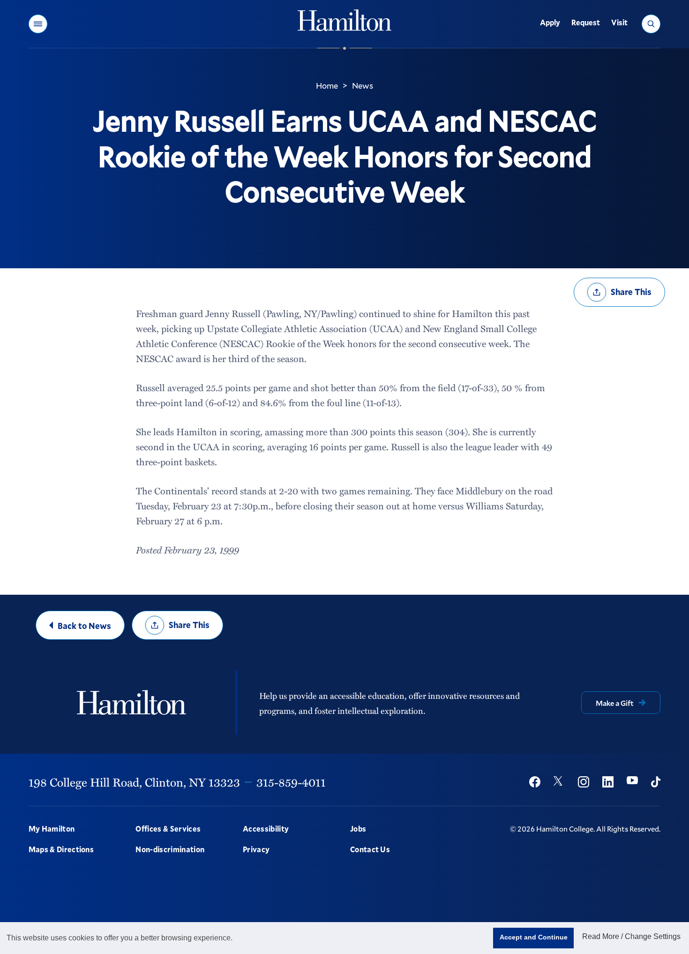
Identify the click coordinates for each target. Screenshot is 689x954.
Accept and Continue (534, 937)
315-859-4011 (291, 782)
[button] (38, 24)
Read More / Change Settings (631, 936)
